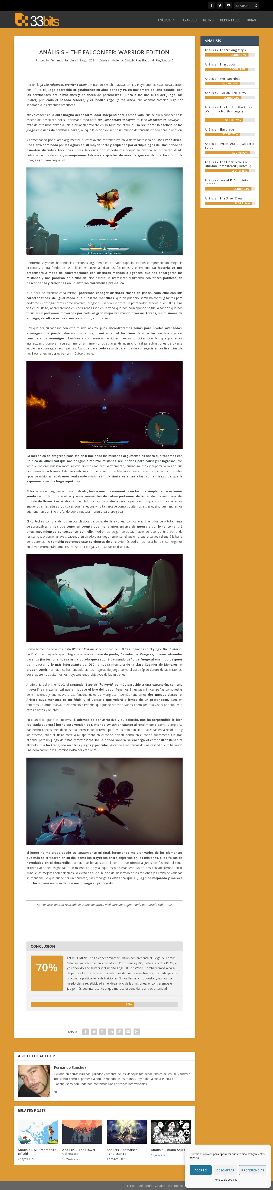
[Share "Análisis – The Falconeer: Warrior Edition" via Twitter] (94, 1031)
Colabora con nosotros (171, 1186)
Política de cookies (226, 1179)
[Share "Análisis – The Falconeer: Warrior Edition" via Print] (136, 1031)
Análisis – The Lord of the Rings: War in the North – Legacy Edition (229, 111)
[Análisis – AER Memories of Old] (38, 1132)
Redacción (144, 1186)
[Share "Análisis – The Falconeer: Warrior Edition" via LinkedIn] (111, 1031)
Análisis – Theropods (220, 64)
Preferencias (252, 1170)
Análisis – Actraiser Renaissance (122, 1152)
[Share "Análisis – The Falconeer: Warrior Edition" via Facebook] (85, 1031)
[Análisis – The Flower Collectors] (82, 1132)
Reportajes (230, 20)
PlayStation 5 (164, 60)
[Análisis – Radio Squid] (171, 1132)
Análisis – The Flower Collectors (79, 1152)
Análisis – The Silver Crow (223, 198)
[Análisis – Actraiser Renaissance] (127, 1132)
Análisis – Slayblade (219, 129)
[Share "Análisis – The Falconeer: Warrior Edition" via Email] (128, 1031)
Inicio (130, 1186)
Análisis (164, 20)
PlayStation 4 (145, 60)
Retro (208, 20)
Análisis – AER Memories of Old (37, 1152)
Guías (251, 20)
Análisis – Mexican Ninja (223, 79)
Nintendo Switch (122, 60)
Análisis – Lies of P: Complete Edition (226, 182)
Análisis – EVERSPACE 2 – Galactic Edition (229, 146)
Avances (190, 20)
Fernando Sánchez (63, 60)
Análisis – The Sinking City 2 (225, 50)
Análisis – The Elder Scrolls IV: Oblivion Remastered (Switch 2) (228, 164)
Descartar (225, 1170)
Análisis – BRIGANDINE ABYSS (226, 93)
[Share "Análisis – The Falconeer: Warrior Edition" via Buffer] (119, 1031)
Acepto (201, 1170)
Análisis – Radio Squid (168, 1150)
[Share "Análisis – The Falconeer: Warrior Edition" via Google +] (102, 1031)
